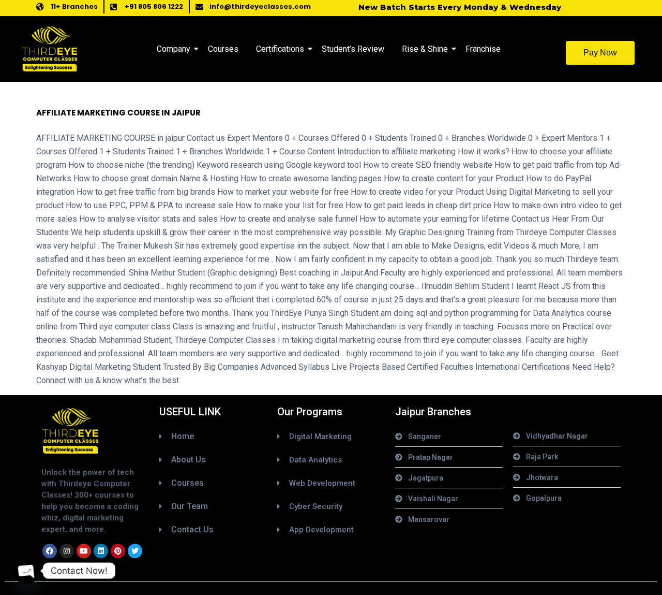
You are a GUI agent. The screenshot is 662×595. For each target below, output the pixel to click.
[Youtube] (84, 551)
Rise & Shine (425, 49)
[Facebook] (49, 551)
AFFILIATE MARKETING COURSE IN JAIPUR (118, 112)
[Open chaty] (26, 570)
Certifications (280, 49)
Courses (223, 49)
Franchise (483, 49)
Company (173, 49)
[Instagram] (66, 551)
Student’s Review (353, 49)
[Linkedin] (101, 551)
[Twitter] (135, 551)
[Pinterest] (118, 551)
